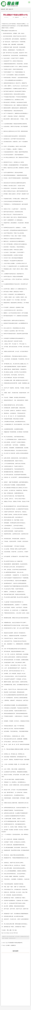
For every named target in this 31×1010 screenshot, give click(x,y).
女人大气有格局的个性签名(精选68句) (14, 942)
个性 (13, 930)
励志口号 (11, 9)
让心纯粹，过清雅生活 (11, 945)
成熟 (10, 930)
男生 (8, 930)
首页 (7, 9)
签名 (16, 930)
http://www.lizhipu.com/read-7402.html (10, 932)
